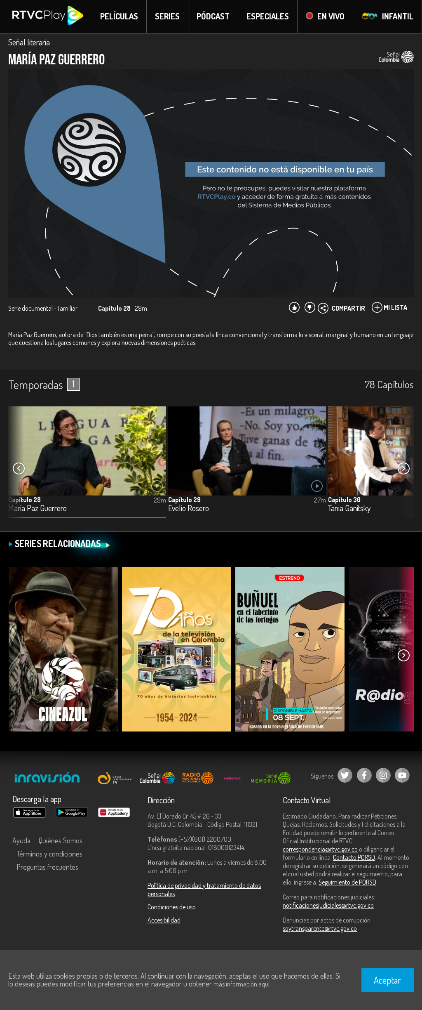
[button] (403, 469)
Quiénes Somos (60, 840)
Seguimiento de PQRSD (347, 882)
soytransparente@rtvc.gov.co (320, 928)
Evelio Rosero (188, 508)
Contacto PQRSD (354, 857)
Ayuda (21, 840)
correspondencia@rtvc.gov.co (320, 849)
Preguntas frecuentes (47, 866)
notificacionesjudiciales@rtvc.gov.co (328, 905)
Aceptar (387, 980)
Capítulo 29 (184, 500)
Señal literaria (29, 42)
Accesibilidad (164, 920)
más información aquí (241, 984)
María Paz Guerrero (37, 508)
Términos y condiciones (49, 853)
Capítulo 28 (24, 500)
